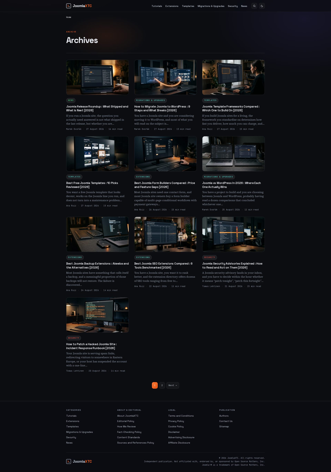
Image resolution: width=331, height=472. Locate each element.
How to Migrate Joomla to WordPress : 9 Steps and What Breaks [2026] (162, 108)
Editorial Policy (125, 421)
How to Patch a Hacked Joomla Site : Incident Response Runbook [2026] (91, 346)
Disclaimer (174, 432)
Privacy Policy (176, 421)
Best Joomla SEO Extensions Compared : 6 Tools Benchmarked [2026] (163, 265)
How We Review (126, 426)
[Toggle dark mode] (262, 6)
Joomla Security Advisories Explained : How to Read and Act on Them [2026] (232, 265)
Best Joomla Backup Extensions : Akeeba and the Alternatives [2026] (97, 265)
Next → (173, 385)
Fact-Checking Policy (129, 432)
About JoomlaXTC (127, 415)
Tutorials (157, 6)
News (244, 6)
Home (68, 17)
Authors (224, 415)
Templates (188, 6)
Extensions (172, 6)
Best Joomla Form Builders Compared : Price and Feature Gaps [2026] (164, 185)
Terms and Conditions (181, 415)
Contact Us (226, 421)
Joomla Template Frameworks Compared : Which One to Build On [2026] (230, 108)
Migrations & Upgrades (211, 6)
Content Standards (128, 437)
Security (233, 6)
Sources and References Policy (135, 442)
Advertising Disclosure (181, 437)
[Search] (254, 6)
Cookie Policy (176, 426)
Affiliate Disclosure (179, 442)
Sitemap (224, 426)
